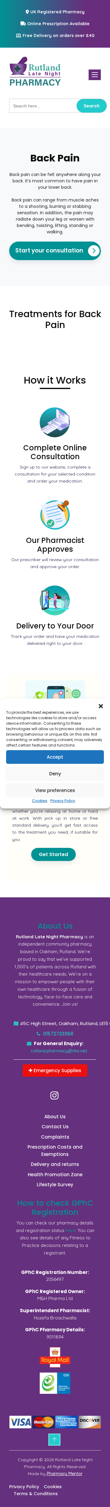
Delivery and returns (55, 1164)
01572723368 (57, 1034)
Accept (55, 757)
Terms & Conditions (36, 1494)
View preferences (55, 790)
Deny (55, 773)
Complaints (55, 1137)
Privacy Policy (62, 800)
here (70, 1230)
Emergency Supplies (56, 1070)
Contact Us (55, 1126)
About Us (55, 1116)
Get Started (53, 854)
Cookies (39, 800)
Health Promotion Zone (55, 1174)
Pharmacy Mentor (64, 1473)
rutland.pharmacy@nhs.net (59, 1051)
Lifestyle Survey (55, 1184)
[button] (101, 706)
